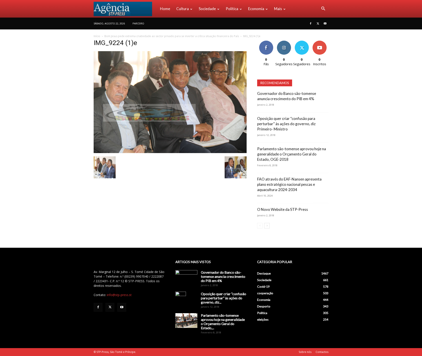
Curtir (266, 42)
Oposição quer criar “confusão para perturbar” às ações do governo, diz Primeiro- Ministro (286, 123)
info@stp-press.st (119, 295)
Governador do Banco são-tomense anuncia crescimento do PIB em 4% (223, 276)
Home (165, 8)
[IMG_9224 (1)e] (170, 152)
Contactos (322, 352)
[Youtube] (325, 23)
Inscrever (319, 42)
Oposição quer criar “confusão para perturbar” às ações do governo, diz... (223, 298)
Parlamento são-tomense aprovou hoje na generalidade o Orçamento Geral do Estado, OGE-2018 (291, 154)
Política (232, 8)
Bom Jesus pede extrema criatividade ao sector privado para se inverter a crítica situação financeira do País (171, 36)
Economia (256, 8)
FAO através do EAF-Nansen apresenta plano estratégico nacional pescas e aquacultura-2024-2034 (289, 184)
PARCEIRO (138, 23)
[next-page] (267, 225)
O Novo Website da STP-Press (282, 209)
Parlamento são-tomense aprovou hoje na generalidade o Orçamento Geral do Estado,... (223, 321)
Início (97, 36)
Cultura (182, 8)
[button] (323, 9)
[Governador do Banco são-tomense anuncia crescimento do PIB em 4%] (186, 278)
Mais (278, 8)
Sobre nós (305, 352)
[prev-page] (260, 225)
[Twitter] (318, 23)
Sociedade (207, 8)
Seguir (284, 42)
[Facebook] (310, 23)
